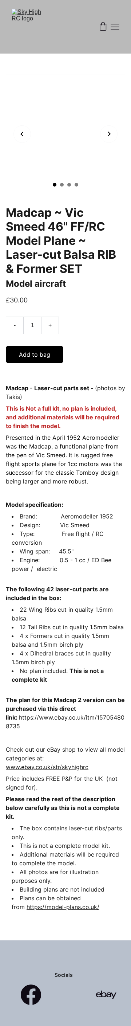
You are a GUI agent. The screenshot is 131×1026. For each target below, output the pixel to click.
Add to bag (34, 354)
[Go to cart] (103, 26)
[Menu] (115, 27)
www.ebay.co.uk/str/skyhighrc (47, 767)
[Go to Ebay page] (106, 994)
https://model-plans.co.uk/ (63, 907)
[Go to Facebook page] (31, 994)
